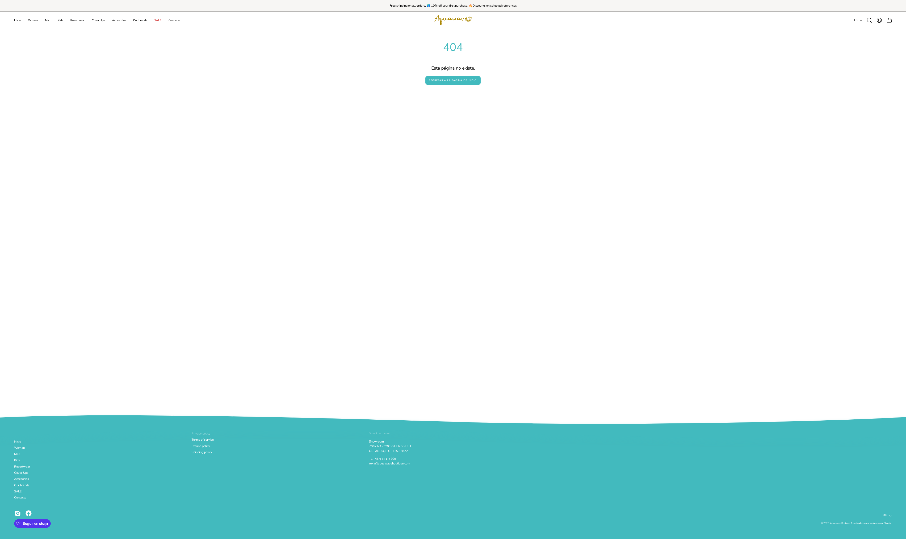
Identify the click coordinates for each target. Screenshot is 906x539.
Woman (19, 448)
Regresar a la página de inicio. (453, 80)
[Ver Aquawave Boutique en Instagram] (17, 513)
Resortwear (22, 466)
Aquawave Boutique (840, 523)
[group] (453, 6)
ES (855, 20)
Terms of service (203, 440)
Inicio (17, 442)
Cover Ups (21, 473)
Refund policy (201, 446)
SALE (17, 491)
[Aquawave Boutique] (453, 20)
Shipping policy (202, 452)
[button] (33, 20)
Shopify (887, 523)
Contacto (20, 498)
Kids (17, 460)
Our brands (21, 485)
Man (17, 454)
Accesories (21, 479)
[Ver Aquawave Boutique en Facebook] (28, 513)
